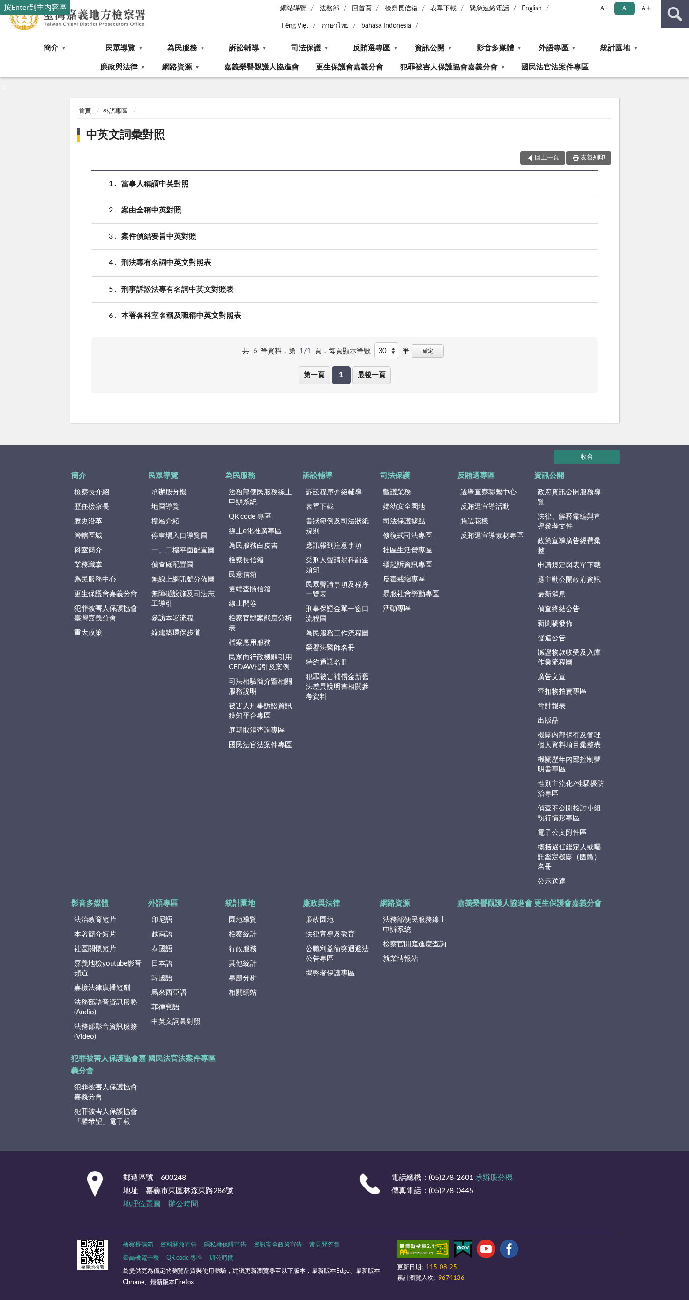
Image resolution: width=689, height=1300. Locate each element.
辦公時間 (183, 1204)
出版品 (548, 720)
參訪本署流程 (172, 618)
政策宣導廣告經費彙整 (569, 545)
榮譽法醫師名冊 (330, 647)
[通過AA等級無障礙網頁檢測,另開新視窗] (423, 1251)
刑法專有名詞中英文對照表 (166, 262)
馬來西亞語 (169, 992)
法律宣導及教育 (330, 934)
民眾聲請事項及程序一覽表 (337, 589)
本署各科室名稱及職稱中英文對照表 (181, 315)
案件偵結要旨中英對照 (158, 236)
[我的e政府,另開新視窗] (463, 1251)
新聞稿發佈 (555, 623)
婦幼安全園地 (404, 506)
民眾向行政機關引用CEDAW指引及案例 (260, 662)
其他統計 (243, 963)
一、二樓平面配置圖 (183, 550)
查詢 (675, 14)
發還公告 (552, 638)
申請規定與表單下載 (569, 565)
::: (4, 87)
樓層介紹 (165, 521)
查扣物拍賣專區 (562, 691)
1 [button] (341, 374)
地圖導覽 (165, 506)
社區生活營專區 (407, 550)
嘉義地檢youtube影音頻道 (108, 968)
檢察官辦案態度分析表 (260, 623)
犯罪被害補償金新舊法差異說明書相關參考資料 (337, 686)
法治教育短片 (95, 919)
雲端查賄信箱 (250, 589)
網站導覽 (293, 8)
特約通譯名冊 (327, 662)
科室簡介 (88, 550)
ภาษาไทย (335, 26)
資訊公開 (430, 48)
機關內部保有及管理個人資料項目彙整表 (569, 740)
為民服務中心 (95, 579)
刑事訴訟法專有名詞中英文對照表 (177, 289)
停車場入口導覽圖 (179, 535)
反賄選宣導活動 (484, 506)
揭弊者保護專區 (330, 973)
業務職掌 (88, 564)
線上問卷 (243, 603)
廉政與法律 (119, 67)
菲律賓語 (165, 1007)
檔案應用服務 (250, 642)
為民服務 (182, 48)
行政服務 (243, 948)
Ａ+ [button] (645, 8)
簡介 (51, 48)
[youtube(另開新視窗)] (486, 1251)
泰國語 (161, 948)
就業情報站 (400, 958)
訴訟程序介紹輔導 (334, 492)
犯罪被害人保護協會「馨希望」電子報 (105, 1116)
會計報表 (552, 706)
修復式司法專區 (407, 535)
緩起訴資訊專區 (407, 564)
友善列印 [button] (593, 158)
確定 (428, 351)
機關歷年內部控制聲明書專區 (569, 764)
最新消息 (552, 594)
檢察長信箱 (401, 8)
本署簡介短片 (95, 934)
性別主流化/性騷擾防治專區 (571, 788)
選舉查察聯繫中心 (488, 492)
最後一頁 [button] (372, 374)
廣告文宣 (552, 676)
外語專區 (554, 48)
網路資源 (177, 67)
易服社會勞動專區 (411, 593)
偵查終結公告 (559, 608)
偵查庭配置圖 (172, 564)
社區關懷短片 (95, 948)
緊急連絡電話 (489, 8)
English (532, 8)
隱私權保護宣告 (225, 1245)
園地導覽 (243, 919)
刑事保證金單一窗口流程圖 (337, 613)
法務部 (329, 8)
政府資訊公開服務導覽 (569, 497)
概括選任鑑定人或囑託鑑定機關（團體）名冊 (569, 857)
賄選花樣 (474, 521)
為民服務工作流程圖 (337, 633)
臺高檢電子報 (141, 1258)
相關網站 (243, 992)
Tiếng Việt (294, 26)
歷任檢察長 (91, 506)
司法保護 (306, 48)
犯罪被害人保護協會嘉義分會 (449, 67)
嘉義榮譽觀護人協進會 (261, 67)
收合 (587, 457)
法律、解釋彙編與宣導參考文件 (569, 521)
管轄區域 (88, 535)
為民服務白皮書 (253, 545)
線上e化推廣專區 (255, 531)
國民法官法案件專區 (555, 67)
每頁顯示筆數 (350, 351)
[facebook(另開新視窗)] (509, 1251)
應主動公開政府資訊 (569, 579)
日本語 (161, 963)
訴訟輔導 (244, 48)
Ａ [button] (624, 8)
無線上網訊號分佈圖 (183, 579)
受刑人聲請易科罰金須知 (337, 565)
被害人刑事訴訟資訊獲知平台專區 (260, 711)
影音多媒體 (495, 48)
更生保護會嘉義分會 (349, 67)
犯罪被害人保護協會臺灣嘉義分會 (105, 613)
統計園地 (615, 48)
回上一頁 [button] (547, 158)
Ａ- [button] (603, 8)
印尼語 (161, 919)
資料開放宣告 (178, 1245)
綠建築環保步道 (176, 632)
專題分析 (243, 978)
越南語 (161, 934)
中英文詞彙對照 (125, 135)
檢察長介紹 (91, 492)
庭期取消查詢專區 (257, 730)
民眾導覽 (120, 48)
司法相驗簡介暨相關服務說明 (260, 686)
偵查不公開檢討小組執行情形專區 (569, 813)
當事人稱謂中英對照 (155, 184)
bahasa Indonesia (386, 26)
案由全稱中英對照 (151, 210)
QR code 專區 (250, 516)
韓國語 (161, 978)
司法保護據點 (404, 521)
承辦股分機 (169, 492)
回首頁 (362, 8)
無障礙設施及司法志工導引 (183, 598)
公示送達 (552, 881)
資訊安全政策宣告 (278, 1245)
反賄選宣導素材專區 (492, 535)
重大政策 (88, 632)
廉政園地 (320, 919)
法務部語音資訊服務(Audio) (105, 1007)
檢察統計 (243, 934)
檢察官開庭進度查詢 (414, 944)
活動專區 (397, 608)
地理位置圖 (142, 1204)
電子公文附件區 (562, 832)
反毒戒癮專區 (404, 579)
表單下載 (443, 8)
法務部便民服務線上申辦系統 (260, 497)
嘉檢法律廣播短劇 (102, 987)
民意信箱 (243, 574)
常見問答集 (324, 1245)
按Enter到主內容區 (35, 7)
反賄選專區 (371, 48)
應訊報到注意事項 (334, 545)
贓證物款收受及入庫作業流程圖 (569, 657)
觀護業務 (397, 492)
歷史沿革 (88, 521)
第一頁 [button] (314, 374)
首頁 (85, 111)
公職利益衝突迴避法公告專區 (337, 953)
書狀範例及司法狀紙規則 (337, 526)
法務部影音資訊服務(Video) (105, 1031)
